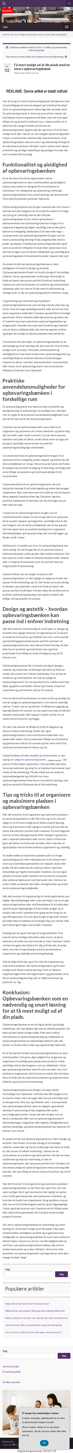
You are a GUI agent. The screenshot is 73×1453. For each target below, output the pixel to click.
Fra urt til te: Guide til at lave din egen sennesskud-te (33, 1332)
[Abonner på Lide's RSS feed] (4, 2)
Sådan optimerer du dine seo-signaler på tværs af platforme (36, 1317)
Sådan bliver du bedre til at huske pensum (27, 1303)
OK (44, 1443)
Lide (5, 26)
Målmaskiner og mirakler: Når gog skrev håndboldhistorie (35, 1310)
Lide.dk (6, 34)
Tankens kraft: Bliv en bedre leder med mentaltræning (33, 1325)
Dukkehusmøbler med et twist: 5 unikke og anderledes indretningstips (38, 49)
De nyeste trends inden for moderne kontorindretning (34, 56)
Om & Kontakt (11, 1366)
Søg (7, 1269)
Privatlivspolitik (12, 1371)
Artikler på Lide (32, 73)
